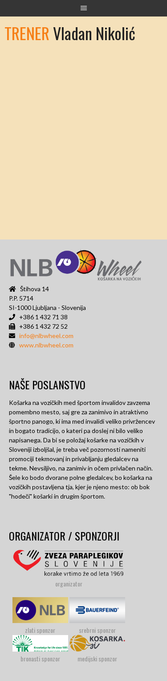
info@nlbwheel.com (46, 335)
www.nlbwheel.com (46, 345)
